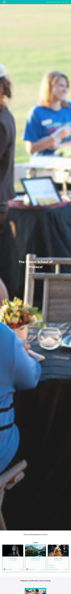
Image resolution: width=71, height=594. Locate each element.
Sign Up (67, 2)
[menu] (57, 2)
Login (63, 2)
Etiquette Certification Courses (53, 2)
